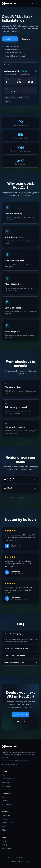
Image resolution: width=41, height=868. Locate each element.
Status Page (6, 804)
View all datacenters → (20, 498)
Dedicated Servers (8, 779)
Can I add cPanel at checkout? (16, 648)
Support (5, 826)
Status (27, 861)
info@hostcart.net (22, 760)
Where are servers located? (14, 662)
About (4, 797)
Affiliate (5, 819)
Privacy (4, 845)
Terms (4, 841)
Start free (8, 39)
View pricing (21, 721)
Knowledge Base (8, 823)
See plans (26, 39)
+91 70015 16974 (8, 760)
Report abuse (7, 848)
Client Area (6, 815)
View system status (10, 764)
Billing (4, 830)
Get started (22, 715)
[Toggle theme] (32, 4)
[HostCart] (9, 3)
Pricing (4, 775)
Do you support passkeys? (14, 655)
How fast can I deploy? (13, 634)
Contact (5, 801)
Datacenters (6, 786)
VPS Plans (5, 782)
